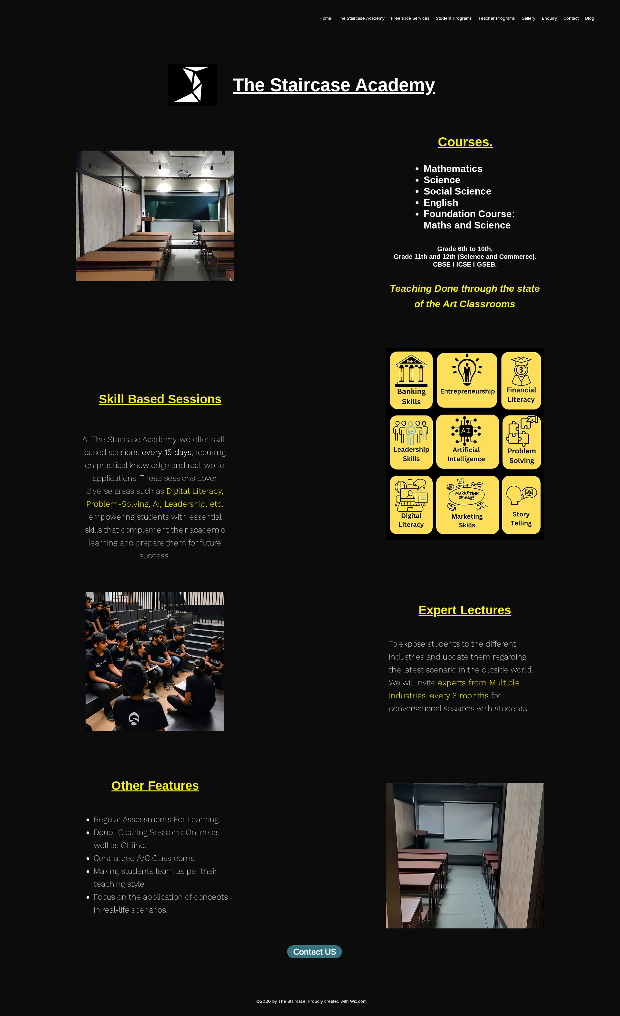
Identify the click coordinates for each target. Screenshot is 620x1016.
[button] (549, 18)
